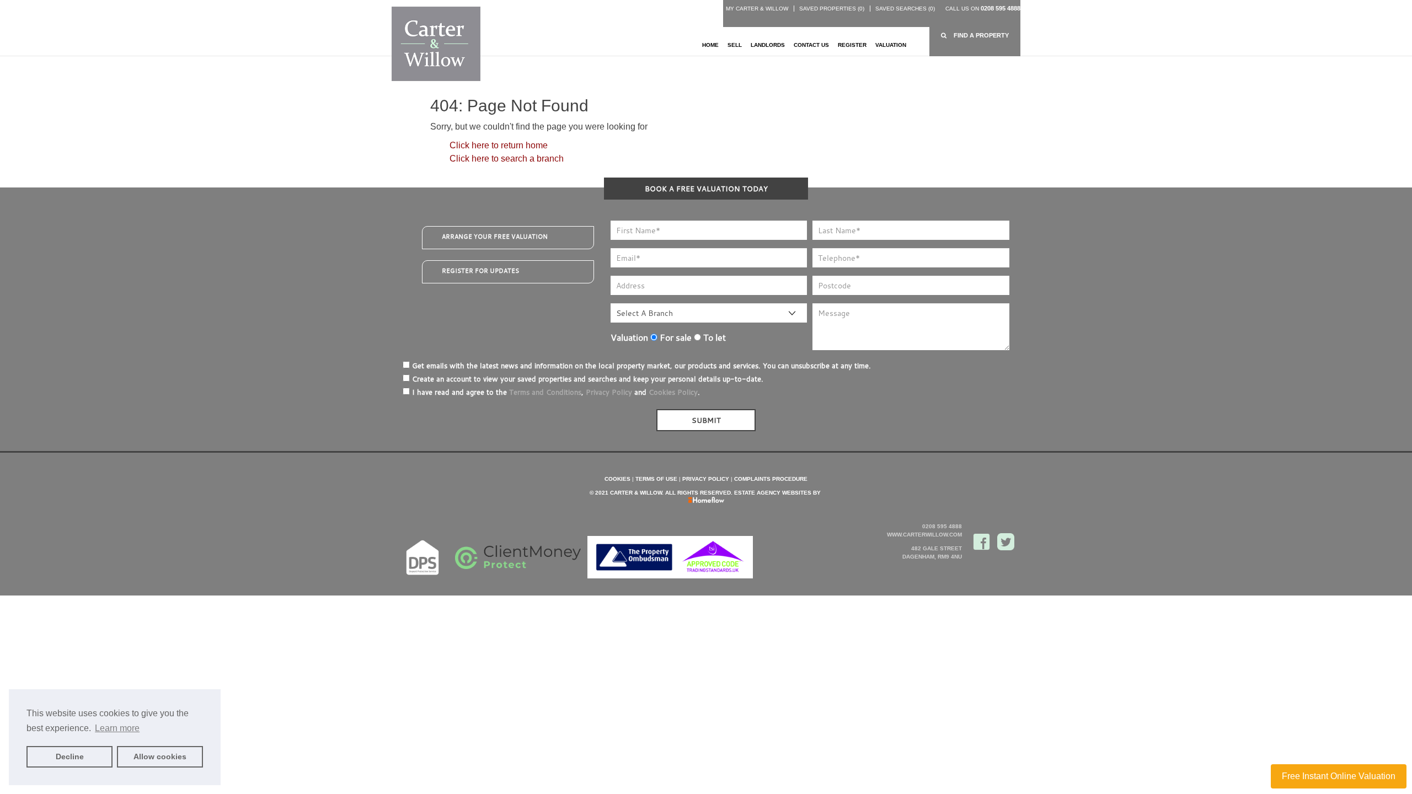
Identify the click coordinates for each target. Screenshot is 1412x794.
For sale (674, 337)
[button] (974, 35)
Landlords (768, 45)
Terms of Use (656, 479)
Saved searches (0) (905, 9)
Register (852, 45)
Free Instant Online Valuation (1338, 776)
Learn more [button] (117, 728)
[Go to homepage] (436, 43)
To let (713, 337)
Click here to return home (499, 145)
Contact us (811, 45)
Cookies (617, 479)
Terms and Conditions (545, 392)
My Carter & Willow (757, 9)
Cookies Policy (673, 392)
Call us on (982, 9)
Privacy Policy (609, 392)
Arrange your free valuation (495, 236)
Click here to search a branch (507, 158)
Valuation (890, 45)
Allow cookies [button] (159, 756)
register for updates (480, 271)
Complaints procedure (770, 479)
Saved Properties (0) (831, 9)
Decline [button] (70, 756)
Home (710, 45)
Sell (735, 45)
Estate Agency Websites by (777, 493)
